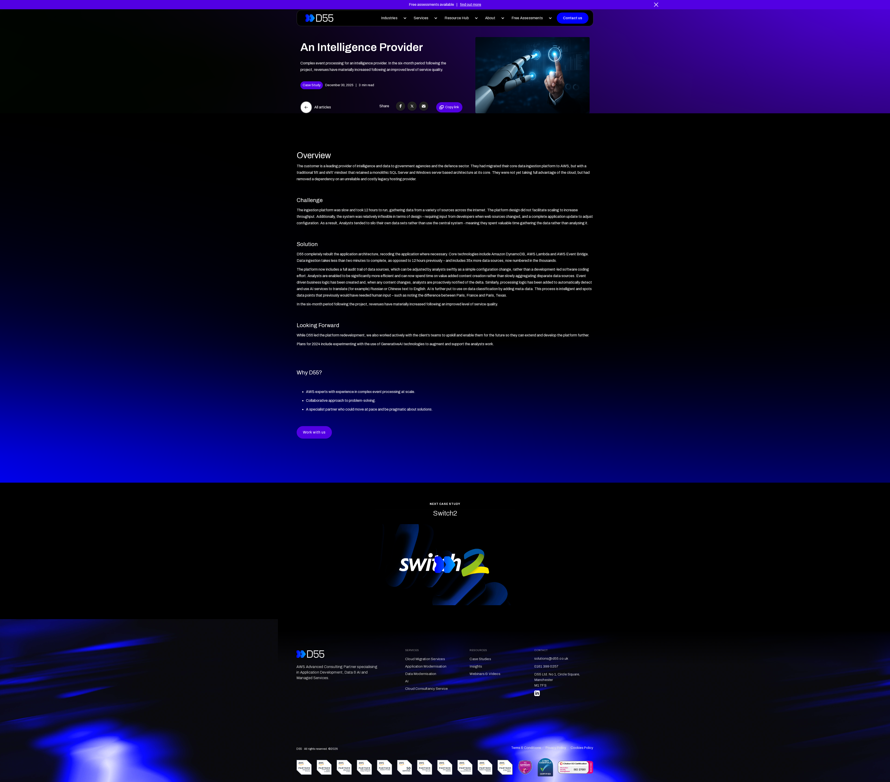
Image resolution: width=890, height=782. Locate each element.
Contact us (572, 18)
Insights (476, 666)
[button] (392, 18)
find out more (470, 4)
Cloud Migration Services (425, 659)
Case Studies (480, 659)
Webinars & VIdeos (485, 674)
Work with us (314, 432)
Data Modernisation (420, 674)
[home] (319, 18)
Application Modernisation (425, 666)
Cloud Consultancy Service (426, 688)
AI (406, 681)
